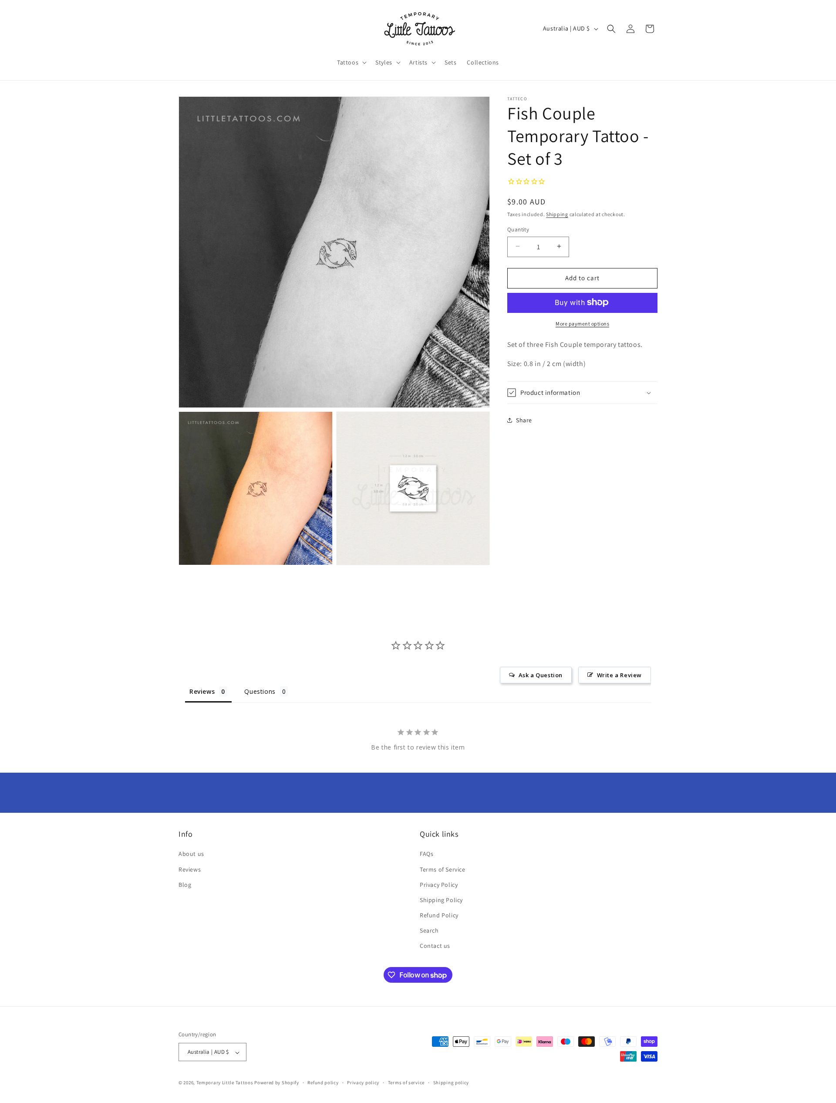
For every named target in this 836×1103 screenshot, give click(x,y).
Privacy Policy (439, 885)
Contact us (435, 946)
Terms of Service (442, 869)
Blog (185, 885)
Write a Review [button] (619, 675)
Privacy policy (363, 1082)
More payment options (582, 323)
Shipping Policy (441, 900)
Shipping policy (451, 1082)
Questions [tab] (259, 691)
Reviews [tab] (202, 691)
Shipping (557, 213)
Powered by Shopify (276, 1083)
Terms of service (406, 1082)
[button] (351, 62)
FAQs (426, 854)
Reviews (190, 869)
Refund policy (322, 1082)
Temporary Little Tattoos (224, 1083)
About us (191, 854)
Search (429, 931)
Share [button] (524, 420)
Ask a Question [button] (541, 675)
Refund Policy (439, 916)
